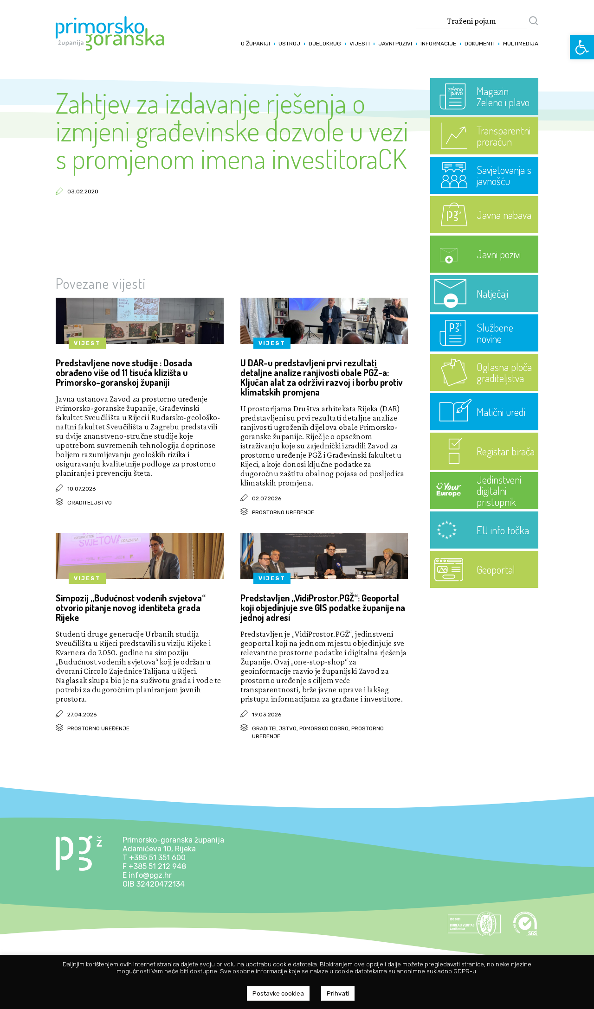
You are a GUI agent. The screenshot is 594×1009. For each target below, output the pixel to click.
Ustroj (289, 43)
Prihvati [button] (338, 993)
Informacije (438, 43)
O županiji (255, 43)
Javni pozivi (395, 43)
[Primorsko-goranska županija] (110, 48)
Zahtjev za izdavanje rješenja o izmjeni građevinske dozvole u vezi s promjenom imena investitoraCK (232, 130)
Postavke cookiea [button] (278, 993)
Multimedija (520, 43)
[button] (582, 47)
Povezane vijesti (101, 283)
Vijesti (359, 43)
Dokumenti (480, 43)
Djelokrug (325, 43)
